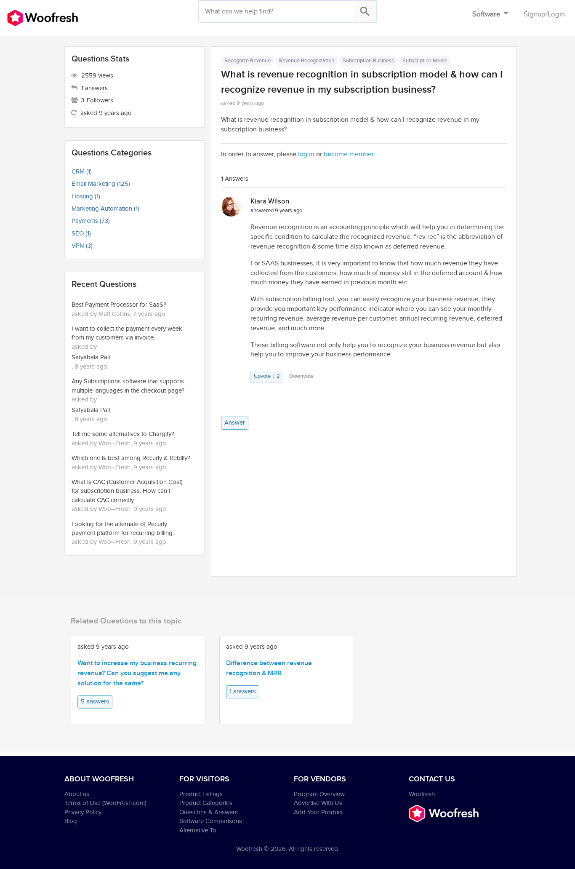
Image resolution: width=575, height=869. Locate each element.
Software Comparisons (210, 821)
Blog (70, 821)
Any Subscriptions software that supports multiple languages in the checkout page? (128, 386)
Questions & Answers (208, 812)
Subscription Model (424, 60)
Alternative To (197, 830)
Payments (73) (91, 221)
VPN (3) (82, 245)
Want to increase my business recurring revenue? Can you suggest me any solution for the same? (137, 673)
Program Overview (319, 794)
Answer (234, 422)
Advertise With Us (318, 803)
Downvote (301, 376)
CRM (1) (82, 171)
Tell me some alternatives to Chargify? (123, 434)
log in (306, 154)
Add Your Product (318, 812)
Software (487, 14)
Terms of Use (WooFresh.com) (105, 803)
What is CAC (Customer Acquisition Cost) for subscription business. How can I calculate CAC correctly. (127, 491)
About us (76, 794)
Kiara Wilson (269, 201)
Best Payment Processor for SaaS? (119, 304)
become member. (349, 154)
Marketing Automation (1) (105, 208)
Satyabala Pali (91, 357)
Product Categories (205, 803)
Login (556, 14)
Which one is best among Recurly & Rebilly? (131, 458)
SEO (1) (81, 233)
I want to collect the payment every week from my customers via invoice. (127, 333)
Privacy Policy (82, 812)
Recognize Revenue (247, 60)
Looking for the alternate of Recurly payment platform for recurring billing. (123, 529)
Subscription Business (368, 60)
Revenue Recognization (306, 60)
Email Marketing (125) (101, 183)
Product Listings (201, 794)
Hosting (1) (86, 196)
